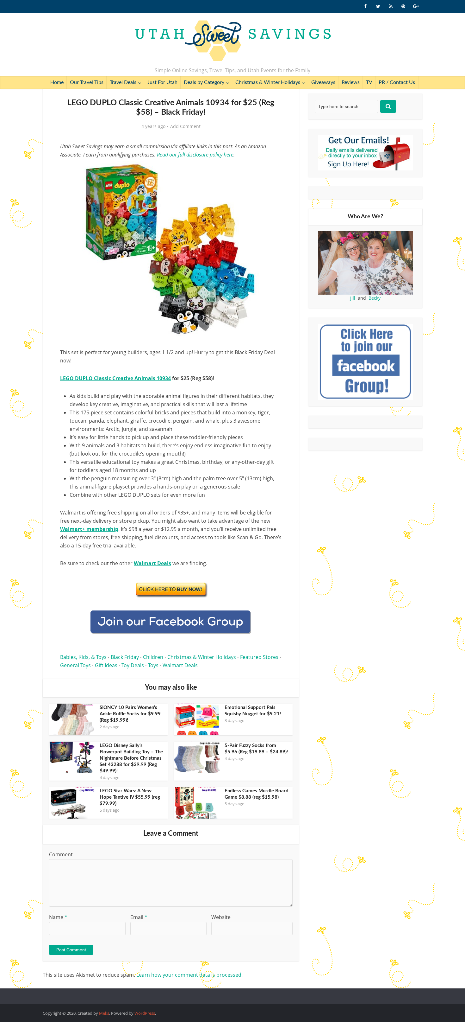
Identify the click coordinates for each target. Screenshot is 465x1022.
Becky (375, 298)
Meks (104, 1013)
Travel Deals (123, 82)
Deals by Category (204, 82)
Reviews (351, 82)
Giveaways (323, 82)
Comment (61, 854)
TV (369, 82)
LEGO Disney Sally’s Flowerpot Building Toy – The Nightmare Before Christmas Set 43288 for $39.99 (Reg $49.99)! (131, 758)
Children (153, 657)
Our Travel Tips (86, 82)
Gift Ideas (106, 665)
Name (58, 917)
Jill (352, 298)
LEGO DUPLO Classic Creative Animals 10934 (115, 378)
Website (221, 917)
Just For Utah (162, 82)
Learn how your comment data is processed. (189, 974)
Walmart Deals (180, 665)
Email (138, 917)
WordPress (144, 1013)
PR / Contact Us (397, 82)
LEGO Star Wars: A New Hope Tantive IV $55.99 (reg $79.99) (130, 797)
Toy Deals (132, 665)
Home (57, 82)
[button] (272, 170)
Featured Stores (259, 657)
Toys (153, 665)
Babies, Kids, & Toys (83, 657)
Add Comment (185, 126)
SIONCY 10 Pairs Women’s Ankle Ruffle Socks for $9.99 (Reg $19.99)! (130, 714)
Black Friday (125, 657)
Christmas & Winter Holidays (267, 82)
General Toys (75, 665)
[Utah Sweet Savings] (232, 41)
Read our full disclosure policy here (195, 154)
